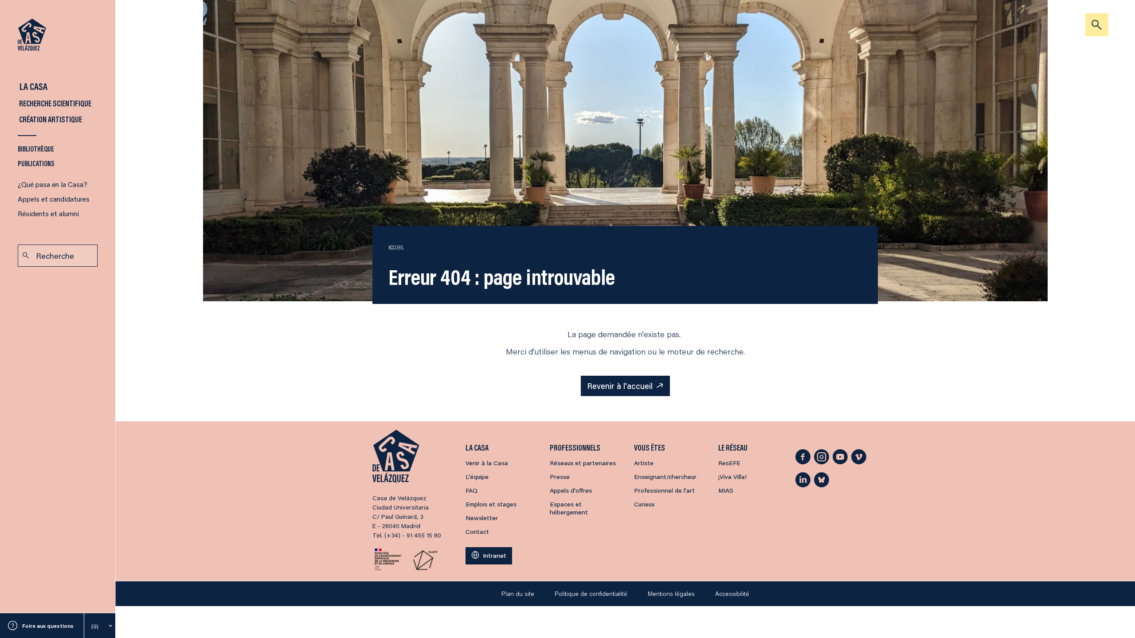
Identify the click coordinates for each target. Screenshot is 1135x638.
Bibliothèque (36, 148)
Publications (36, 163)
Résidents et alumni (48, 213)
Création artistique (50, 119)
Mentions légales (671, 594)
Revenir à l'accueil (620, 386)
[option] (99, 627)
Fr (94, 627)
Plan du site (517, 594)
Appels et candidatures (54, 198)
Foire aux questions (48, 625)
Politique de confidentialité (591, 594)
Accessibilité (732, 594)
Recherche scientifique (54, 103)
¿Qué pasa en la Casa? (52, 184)
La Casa (32, 86)
